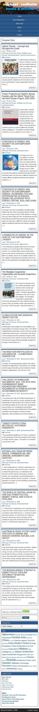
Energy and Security (10, 53)
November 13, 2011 (14, 359)
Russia (11, 659)
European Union (9, 646)
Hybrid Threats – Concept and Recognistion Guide (15, 47)
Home (20, 16)
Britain (35, 635)
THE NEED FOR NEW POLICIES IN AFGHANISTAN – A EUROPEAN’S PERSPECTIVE (17, 354)
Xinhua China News (8, 687)
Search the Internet (8, 703)
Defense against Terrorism (24, 641)
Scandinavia (21, 660)
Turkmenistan (22, 666)
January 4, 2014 (13, 148)
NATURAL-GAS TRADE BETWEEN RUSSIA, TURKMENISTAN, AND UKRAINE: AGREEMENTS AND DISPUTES (17, 454)
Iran (13, 652)
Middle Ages (30, 654)
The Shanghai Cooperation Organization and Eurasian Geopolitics (19, 273)
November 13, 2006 (14, 541)
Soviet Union (31, 660)
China (5, 640)
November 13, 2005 (14, 579)
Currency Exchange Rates (10, 701)
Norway (14, 657)
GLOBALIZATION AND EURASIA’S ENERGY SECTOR (17, 316)
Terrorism (6, 665)
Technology (24, 663)
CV (19, 31)
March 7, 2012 (12, 276)
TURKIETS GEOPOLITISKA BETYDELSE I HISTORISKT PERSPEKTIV (14, 425)
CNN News (5, 681)
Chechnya (29, 638)
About (19, 27)
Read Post (32, 87)
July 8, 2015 (11, 101)
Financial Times (7, 689)
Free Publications (18, 20)
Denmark (5, 643)
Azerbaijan (29, 635)
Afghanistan (8, 634)
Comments (7, 57)
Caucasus (6, 637)
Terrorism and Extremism (28, 55)
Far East (30, 646)
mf (4, 51)
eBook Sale (19, 24)
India (29, 649)
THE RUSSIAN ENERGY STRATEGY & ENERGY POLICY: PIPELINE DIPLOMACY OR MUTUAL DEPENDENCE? (18, 573)
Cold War (11, 640)
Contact (19, 35)
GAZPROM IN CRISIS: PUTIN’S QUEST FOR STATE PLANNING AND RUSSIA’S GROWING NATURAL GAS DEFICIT (19, 534)
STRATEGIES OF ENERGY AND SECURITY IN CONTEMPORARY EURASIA (16, 143)
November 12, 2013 (14, 203)
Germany (5, 649)
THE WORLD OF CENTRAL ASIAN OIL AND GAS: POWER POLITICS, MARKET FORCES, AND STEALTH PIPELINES (19, 495)
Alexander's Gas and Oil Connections (14, 695)
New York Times (7, 683)
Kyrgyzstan (21, 654)
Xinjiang (19, 669)
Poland (4, 660)
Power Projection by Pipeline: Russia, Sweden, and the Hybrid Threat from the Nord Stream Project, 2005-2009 (18, 96)
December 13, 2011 (14, 320)
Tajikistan (15, 663)
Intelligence (6, 652)
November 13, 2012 (14, 242)
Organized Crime (21, 657)
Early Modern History (19, 643)
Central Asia (19, 637)
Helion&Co (13, 649)
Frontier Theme (32, 710)
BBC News (5, 679)
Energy (33, 643)
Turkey (14, 666)
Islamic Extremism (24, 651)
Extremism (22, 646)
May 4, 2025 (12, 51)
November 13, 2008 (14, 430)
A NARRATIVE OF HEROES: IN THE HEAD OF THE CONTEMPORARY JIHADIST (17, 237)
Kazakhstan (12, 654)
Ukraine (30, 666)
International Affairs (14, 55)
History (19, 53)
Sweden (6, 662)
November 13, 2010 (14, 393)
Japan (4, 655)
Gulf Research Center (9, 697)
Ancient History (20, 635)
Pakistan (30, 657)
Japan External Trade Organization (13, 699)
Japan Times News (8, 685)
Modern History (6, 657)
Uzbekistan (11, 668)
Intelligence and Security (24, 103)
